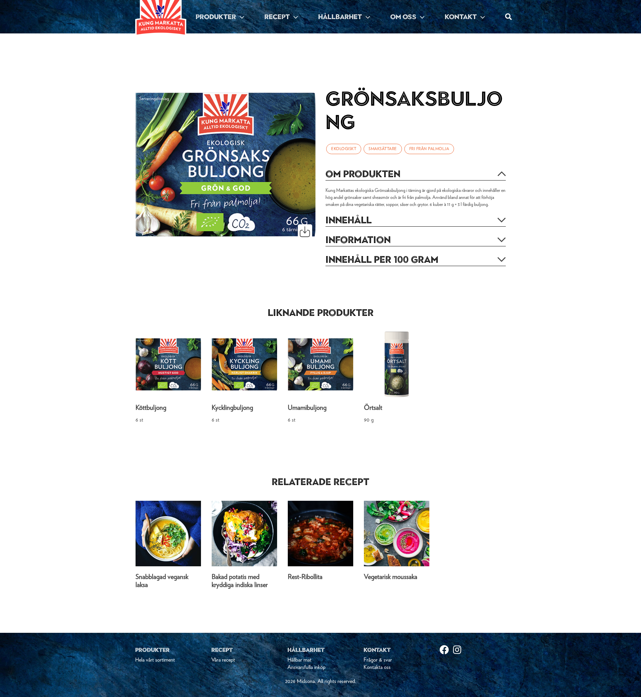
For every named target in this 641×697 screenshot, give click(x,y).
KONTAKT (461, 17)
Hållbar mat (299, 660)
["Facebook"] (446, 650)
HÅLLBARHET (341, 17)
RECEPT (277, 17)
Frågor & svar (378, 660)
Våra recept (223, 660)
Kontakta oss (377, 667)
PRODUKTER (217, 17)
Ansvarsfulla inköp (306, 667)
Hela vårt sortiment (155, 660)
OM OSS (404, 17)
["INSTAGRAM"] (459, 650)
